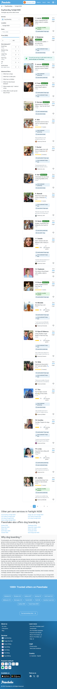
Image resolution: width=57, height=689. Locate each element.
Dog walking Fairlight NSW (8, 516)
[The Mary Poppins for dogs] (39, 431)
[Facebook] (30, 676)
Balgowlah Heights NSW (34, 527)
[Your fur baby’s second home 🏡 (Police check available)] (39, 402)
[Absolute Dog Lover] (39, 314)
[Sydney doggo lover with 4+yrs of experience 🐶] (39, 158)
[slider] (1, 37)
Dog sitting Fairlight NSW (34, 516)
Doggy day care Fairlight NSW (35, 514)
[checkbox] (2, 74)
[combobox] (10, 19)
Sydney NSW (4, 525)
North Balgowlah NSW (33, 532)
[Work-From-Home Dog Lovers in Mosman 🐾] (39, 204)
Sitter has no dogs (8, 74)
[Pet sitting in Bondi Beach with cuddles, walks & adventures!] (39, 273)
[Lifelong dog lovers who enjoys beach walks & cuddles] (39, 90)
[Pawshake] (6, 2)
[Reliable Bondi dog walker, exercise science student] (39, 71)
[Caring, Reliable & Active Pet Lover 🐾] (39, 289)
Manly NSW (4, 529)
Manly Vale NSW (32, 529)
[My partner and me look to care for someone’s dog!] (39, 130)
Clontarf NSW (4, 532)
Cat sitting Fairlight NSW (7, 518)
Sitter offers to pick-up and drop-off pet (10, 91)
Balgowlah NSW (5, 527)
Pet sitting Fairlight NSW (34, 518)
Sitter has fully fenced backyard (9, 82)
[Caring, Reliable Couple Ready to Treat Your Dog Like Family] (39, 343)
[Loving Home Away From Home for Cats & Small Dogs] (39, 489)
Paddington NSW (32, 525)
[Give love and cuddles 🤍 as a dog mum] (39, 45)
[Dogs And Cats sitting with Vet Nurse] (39, 460)
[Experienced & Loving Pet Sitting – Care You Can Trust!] (39, 108)
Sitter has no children (8, 79)
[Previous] (31, 506)
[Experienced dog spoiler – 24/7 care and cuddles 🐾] (39, 373)
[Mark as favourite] (53, 31)
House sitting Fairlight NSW (8, 520)
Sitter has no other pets (9, 76)
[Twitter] (34, 676)
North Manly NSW (5, 531)
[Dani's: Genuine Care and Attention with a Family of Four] (39, 251)
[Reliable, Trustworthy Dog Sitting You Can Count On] (39, 227)
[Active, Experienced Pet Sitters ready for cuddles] (39, 25)
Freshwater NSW (32, 531)
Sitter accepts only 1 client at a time (10, 87)
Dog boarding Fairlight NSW (8, 514)
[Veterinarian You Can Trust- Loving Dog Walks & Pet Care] (39, 181)
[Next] (47, 506)
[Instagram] (37, 676)
